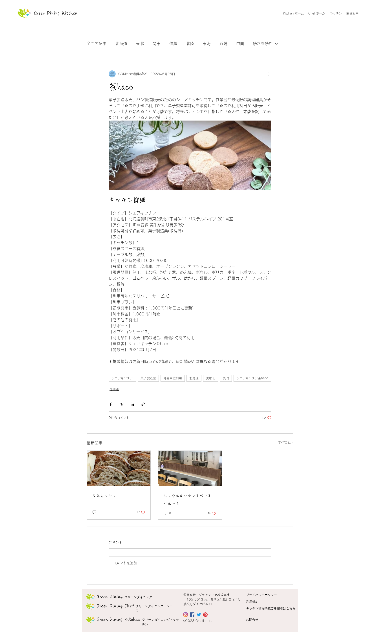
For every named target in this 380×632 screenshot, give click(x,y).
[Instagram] (185, 614)
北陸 (190, 44)
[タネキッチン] (118, 468)
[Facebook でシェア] (111, 404)
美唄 (226, 378)
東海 (207, 44)
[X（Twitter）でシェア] (121, 404)
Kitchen (118, 619)
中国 (240, 44)
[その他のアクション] (268, 74)
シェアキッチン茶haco (252, 378)
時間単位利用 (172, 378)
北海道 (121, 44)
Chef (115, 606)
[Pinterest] (205, 614)
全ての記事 (96, 44)
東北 (140, 44)
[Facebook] (192, 614)
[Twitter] (199, 614)
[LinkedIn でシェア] (132, 404)
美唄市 (210, 378)
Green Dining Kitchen (56, 13)
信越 (173, 44)
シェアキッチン (122, 378)
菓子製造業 (148, 378)
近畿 (223, 44)
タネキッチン (104, 496)
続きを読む (263, 44)
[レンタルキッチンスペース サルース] (190, 468)
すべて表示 (285, 442)
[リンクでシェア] (143, 404)
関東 (157, 44)
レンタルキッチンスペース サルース (187, 500)
